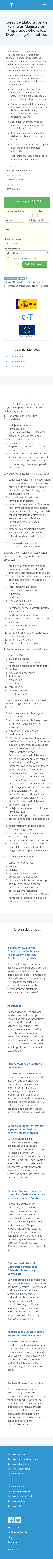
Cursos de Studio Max (18, 1463)
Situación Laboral (13, 239)
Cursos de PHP (15, 1505)
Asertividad (14, 1005)
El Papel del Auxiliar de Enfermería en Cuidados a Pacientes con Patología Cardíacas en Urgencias (23, 953)
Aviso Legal (13, 1527)
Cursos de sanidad (15, 356)
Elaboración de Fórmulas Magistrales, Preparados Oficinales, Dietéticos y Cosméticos (22, 1268)
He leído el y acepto (25, 258)
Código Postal (36, 220)
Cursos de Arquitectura (19, 1491)
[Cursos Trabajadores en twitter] (18, 1522)
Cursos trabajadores (14, 278)
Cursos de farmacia (16, 366)
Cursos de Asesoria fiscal (20, 1496)
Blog (10, 1537)
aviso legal (26, 258)
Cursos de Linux (15, 1473)
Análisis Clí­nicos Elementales (25, 1383)
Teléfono (9, 220)
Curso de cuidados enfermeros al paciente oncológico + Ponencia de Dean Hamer (26, 1129)
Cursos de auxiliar (16, 1454)
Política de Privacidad (18, 1532)
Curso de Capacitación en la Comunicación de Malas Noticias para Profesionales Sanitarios (27, 1194)
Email (7, 229)
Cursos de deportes (17, 1486)
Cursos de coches (16, 1500)
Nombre (14, 211)
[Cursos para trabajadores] (10, 5)
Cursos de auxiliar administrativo (23, 1459)
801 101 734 (16, 1549)
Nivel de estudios (13, 248)
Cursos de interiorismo (19, 1468)
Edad (39, 211)
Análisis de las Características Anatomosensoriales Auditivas (26, 1333)
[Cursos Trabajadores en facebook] (11, 1522)
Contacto (12, 1542)
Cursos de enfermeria (17, 361)
